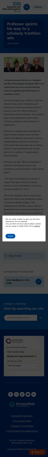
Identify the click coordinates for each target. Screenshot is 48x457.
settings (37, 226)
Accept (10, 236)
